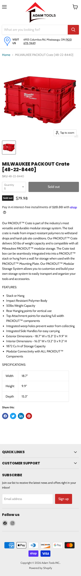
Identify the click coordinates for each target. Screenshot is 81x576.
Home (6, 55)
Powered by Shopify (40, 568)
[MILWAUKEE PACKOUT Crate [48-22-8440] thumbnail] (9, 147)
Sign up (63, 499)
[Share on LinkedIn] (21, 416)
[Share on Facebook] (5, 416)
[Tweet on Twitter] (13, 416)
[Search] (73, 29)
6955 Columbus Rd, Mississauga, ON (44, 39)
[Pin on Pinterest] (29, 416)
